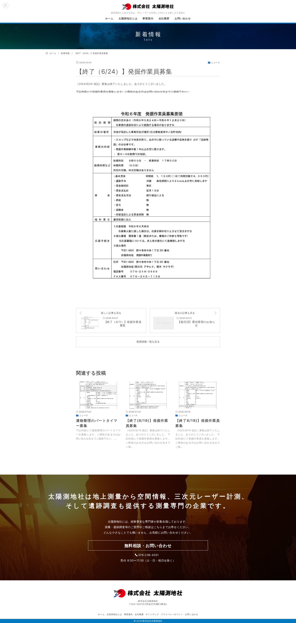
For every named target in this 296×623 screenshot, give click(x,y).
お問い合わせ (183, 18)
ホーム (109, 18)
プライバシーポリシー (172, 614)
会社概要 (164, 18)
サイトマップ (152, 614)
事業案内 (148, 18)
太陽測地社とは (128, 18)
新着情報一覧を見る (148, 341)
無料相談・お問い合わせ (148, 545)
